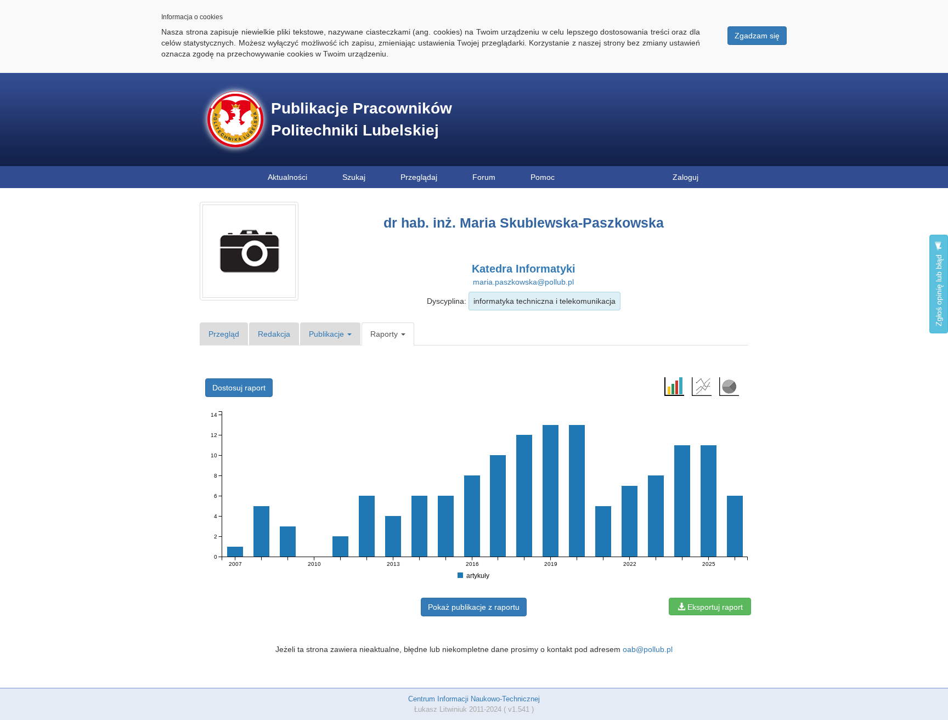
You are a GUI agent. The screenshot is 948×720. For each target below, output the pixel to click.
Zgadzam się (757, 35)
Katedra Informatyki (523, 269)
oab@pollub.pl (648, 649)
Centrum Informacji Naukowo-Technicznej (474, 699)
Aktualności (287, 177)
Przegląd (223, 334)
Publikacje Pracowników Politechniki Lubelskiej (361, 119)
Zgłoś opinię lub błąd (938, 289)
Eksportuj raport (714, 607)
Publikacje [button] (327, 334)
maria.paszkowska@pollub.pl (523, 281)
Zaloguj (685, 177)
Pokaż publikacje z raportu (474, 607)
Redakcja (274, 334)
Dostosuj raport (239, 387)
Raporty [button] (385, 334)
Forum (483, 177)
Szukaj (353, 177)
